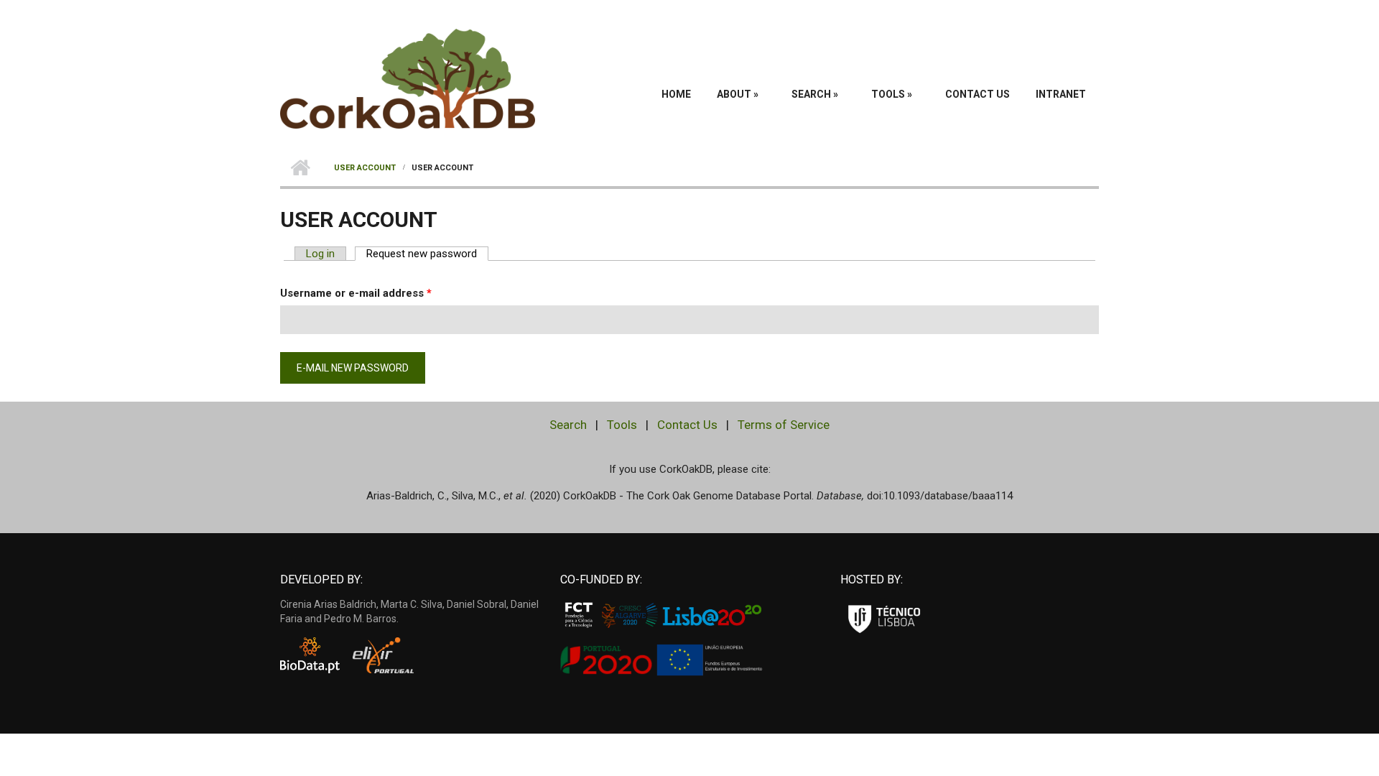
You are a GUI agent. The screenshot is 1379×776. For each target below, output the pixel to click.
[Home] (407, 77)
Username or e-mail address (356, 293)
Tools (891, 94)
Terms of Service (784, 424)
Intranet (1061, 94)
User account (365, 167)
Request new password (427, 253)
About (737, 94)
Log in (320, 253)
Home (676, 94)
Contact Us (977, 94)
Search (814, 94)
